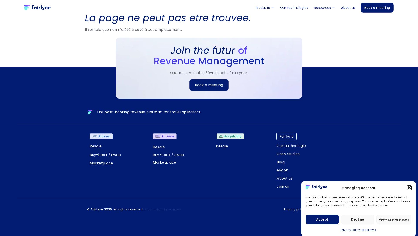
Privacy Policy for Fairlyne (359, 230)
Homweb (174, 209)
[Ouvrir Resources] (333, 7)
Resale (96, 146)
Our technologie (291, 145)
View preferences (394, 219)
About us (285, 178)
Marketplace (101, 163)
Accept (322, 219)
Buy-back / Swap (105, 154)
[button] (409, 188)
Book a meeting (209, 84)
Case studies (288, 153)
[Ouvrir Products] (272, 7)
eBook (282, 170)
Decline (357, 219)
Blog (281, 162)
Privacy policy (295, 209)
